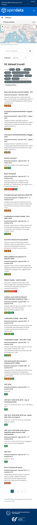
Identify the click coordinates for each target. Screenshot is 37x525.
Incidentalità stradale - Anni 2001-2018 (17, 340)
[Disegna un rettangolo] (34, 26)
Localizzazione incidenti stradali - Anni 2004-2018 (17, 217)
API (28, 499)
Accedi (33, 1)
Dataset (8, 17)
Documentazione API (9, 501)
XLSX (9, 168)
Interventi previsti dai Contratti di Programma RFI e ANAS (15, 362)
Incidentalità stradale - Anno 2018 (15, 318)
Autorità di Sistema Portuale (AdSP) (16, 239)
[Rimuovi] (13, 69)
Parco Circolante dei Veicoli (13, 467)
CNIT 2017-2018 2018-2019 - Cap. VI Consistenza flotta (16, 401)
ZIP (5, 291)
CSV (6, 105)
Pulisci (33, 22)
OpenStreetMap (9, 44)
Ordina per (7, 58)
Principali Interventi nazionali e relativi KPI (18, 195)
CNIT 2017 (7, 452)
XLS (16, 189)
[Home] (2, 17)
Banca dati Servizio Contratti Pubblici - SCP (18, 92)
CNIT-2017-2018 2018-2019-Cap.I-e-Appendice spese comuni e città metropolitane (16, 432)
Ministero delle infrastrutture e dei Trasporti (11, 3)
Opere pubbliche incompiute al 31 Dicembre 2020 (15, 258)
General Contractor (10, 158)
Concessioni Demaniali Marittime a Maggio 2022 (18, 136)
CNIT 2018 (7, 384)
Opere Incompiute (10, 174)
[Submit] (30, 51)
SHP (6, 129)
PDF (13, 189)
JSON (9, 105)
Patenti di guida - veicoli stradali (15, 280)
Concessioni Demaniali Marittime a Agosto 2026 (18, 112)
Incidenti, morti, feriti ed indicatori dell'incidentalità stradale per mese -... (17, 298)
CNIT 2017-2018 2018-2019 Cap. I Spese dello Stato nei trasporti (18, 416)
